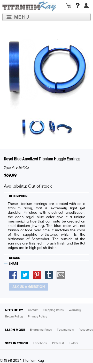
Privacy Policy (37, 316)
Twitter (73, 343)
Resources (86, 329)
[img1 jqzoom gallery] (33, 139)
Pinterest (58, 343)
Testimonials (65, 329)
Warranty (75, 310)
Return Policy (14, 316)
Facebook (40, 343)
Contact (33, 310)
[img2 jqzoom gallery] (60, 139)
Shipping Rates (53, 310)
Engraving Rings (41, 329)
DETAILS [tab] (14, 258)
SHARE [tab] (13, 263)
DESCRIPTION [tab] (18, 196)
